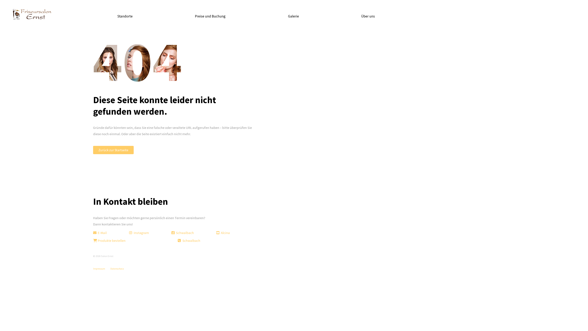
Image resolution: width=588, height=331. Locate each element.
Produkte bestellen (111, 240)
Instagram (141, 233)
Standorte (125, 16)
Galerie (293, 16)
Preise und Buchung (210, 16)
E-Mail (102, 233)
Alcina (225, 233)
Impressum (99, 268)
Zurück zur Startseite (113, 150)
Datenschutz (117, 268)
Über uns (368, 16)
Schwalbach (184, 233)
